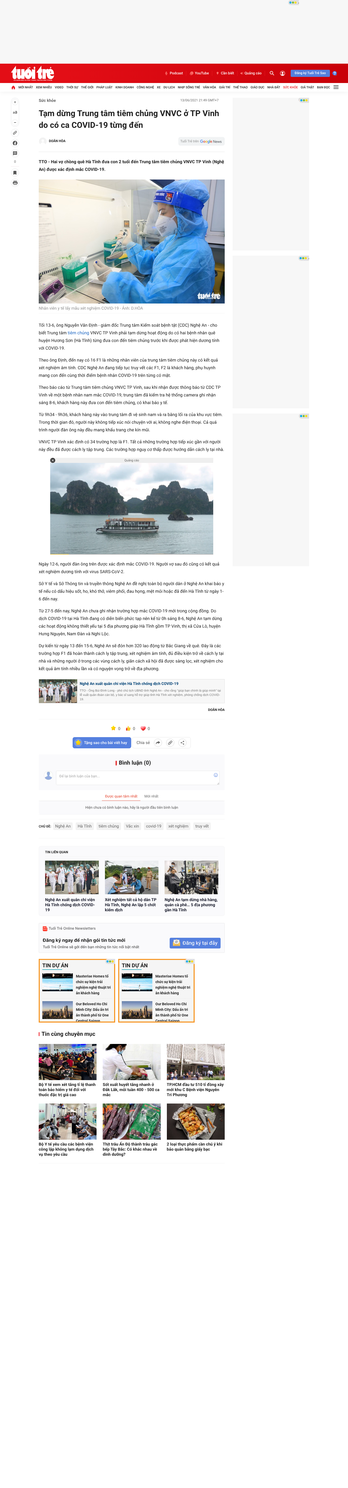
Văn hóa (209, 87)
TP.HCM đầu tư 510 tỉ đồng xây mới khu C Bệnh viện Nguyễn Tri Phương (195, 1089)
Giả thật (307, 87)
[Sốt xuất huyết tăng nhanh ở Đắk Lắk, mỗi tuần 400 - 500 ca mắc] (131, 1062)
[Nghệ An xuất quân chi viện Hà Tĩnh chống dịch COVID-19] (72, 877)
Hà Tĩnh (85, 826)
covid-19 (153, 826)
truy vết (202, 826)
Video (59, 87)
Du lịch (169, 87)
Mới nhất (25, 87)
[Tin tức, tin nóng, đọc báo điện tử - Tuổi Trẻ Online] (32, 73)
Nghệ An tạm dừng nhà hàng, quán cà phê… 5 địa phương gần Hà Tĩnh (191, 904)
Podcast (176, 73)
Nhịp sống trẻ (189, 87)
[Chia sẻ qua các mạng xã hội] (182, 743)
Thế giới (87, 87)
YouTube (202, 73)
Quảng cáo (253, 73)
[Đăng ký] (195, 943)
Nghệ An (63, 826)
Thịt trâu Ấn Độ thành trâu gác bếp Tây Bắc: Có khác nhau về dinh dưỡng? (130, 1149)
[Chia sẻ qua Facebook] (158, 743)
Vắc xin (132, 826)
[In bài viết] (15, 183)
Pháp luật (104, 87)
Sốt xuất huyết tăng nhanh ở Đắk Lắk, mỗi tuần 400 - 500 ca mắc (131, 1089)
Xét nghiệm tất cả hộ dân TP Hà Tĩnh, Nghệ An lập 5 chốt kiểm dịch (130, 904)
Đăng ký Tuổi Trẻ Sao (310, 73)
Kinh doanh (124, 87)
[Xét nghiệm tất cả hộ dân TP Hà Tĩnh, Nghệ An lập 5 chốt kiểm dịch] (132, 877)
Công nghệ (145, 87)
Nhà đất (273, 87)
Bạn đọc (323, 87)
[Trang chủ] (13, 87)
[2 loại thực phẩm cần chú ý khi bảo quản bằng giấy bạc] (196, 1122)
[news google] (201, 141)
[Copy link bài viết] (170, 743)
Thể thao (240, 87)
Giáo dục (257, 87)
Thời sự (72, 87)
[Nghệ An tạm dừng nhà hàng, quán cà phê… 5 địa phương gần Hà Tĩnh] (191, 877)
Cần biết (227, 73)
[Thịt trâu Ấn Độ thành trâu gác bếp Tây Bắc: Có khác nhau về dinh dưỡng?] (131, 1122)
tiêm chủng (78, 333)
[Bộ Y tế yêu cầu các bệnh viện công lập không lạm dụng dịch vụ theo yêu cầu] (68, 1122)
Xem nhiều (44, 87)
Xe (158, 87)
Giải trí (224, 87)
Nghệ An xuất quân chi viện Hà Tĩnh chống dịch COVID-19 (129, 683)
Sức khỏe (290, 87)
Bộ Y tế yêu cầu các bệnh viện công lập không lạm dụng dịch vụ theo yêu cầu (66, 1149)
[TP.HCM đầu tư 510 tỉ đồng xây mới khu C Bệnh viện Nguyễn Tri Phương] (196, 1062)
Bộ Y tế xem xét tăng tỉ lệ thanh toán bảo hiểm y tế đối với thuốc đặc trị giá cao (67, 1089)
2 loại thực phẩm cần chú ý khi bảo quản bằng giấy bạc (194, 1147)
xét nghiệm (178, 826)
